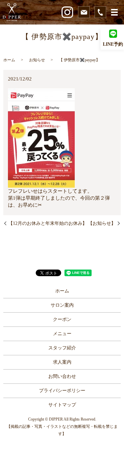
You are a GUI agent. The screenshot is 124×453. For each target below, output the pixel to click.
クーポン (62, 319)
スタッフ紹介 (62, 347)
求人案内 (62, 362)
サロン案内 (62, 305)
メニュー (62, 333)
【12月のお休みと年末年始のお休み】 (47, 223)
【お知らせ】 (102, 223)
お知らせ (37, 60)
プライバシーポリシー (62, 390)
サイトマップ (62, 404)
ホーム (9, 60)
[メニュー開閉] (114, 12)
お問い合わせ (62, 376)
